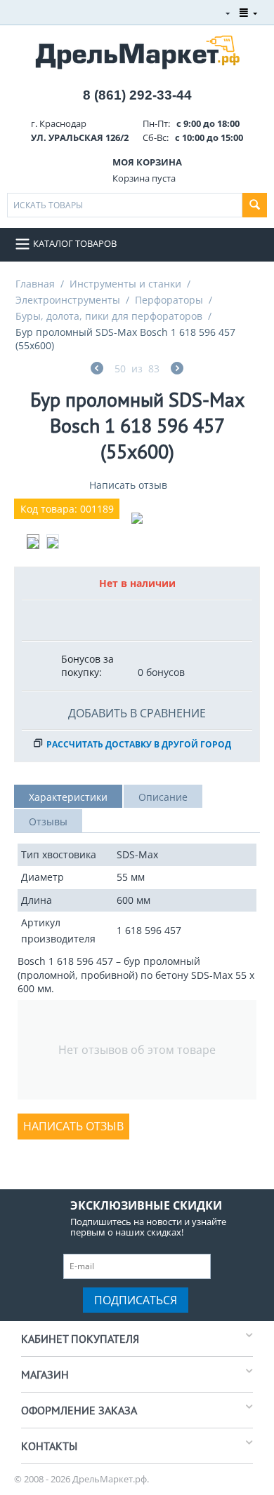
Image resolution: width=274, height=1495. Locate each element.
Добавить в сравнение (137, 713)
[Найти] (254, 205)
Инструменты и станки (125, 283)
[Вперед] (177, 369)
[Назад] (97, 369)
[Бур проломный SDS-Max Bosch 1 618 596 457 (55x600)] (137, 518)
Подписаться (135, 1300)
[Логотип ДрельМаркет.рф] (137, 50)
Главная (35, 283)
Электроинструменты (67, 299)
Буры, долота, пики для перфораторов (108, 316)
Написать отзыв (128, 485)
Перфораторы (169, 299)
